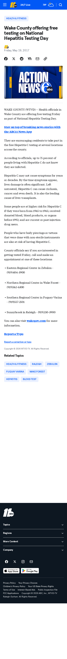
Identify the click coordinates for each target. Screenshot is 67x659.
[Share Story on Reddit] (22, 59)
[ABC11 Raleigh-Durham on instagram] (23, 561)
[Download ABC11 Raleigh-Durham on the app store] (11, 570)
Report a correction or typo (17, 342)
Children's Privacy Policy (14, 586)
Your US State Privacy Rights (41, 586)
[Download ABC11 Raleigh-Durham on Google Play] (30, 570)
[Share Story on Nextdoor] (29, 59)
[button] (4, 4)
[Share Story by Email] (37, 59)
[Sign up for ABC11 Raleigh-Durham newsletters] (31, 561)
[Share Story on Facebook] (6, 59)
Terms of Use (9, 590)
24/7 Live (25, 5)
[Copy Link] (45, 59)
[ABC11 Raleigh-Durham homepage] (13, 5)
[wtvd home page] (8, 512)
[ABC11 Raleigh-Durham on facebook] (6, 561)
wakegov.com (36, 321)
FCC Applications (11, 593)
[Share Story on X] (14, 59)
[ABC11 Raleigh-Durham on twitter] (14, 561)
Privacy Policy (9, 583)
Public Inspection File (47, 590)
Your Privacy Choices (27, 583)
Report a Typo (13, 334)
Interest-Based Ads (26, 590)
